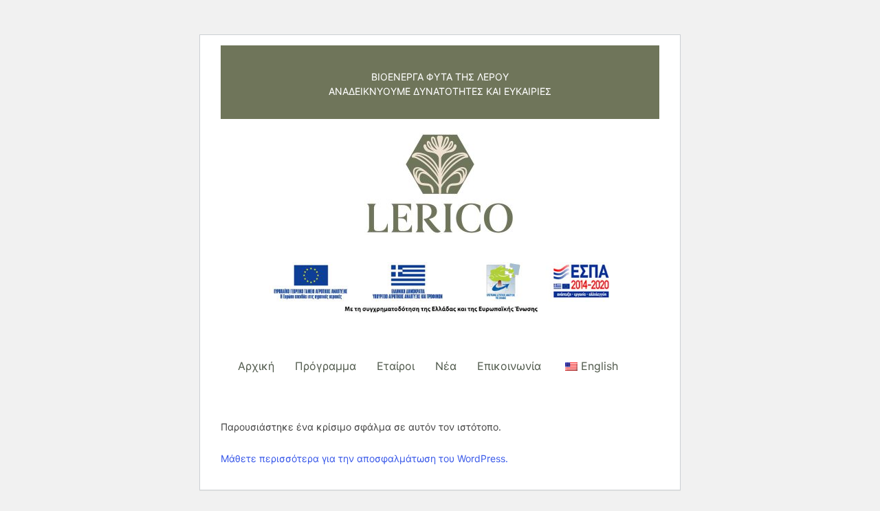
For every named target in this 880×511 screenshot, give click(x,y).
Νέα (445, 366)
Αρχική (256, 366)
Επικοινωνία (509, 366)
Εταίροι (396, 366)
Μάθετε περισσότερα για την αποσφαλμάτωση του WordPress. (364, 458)
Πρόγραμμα (325, 366)
